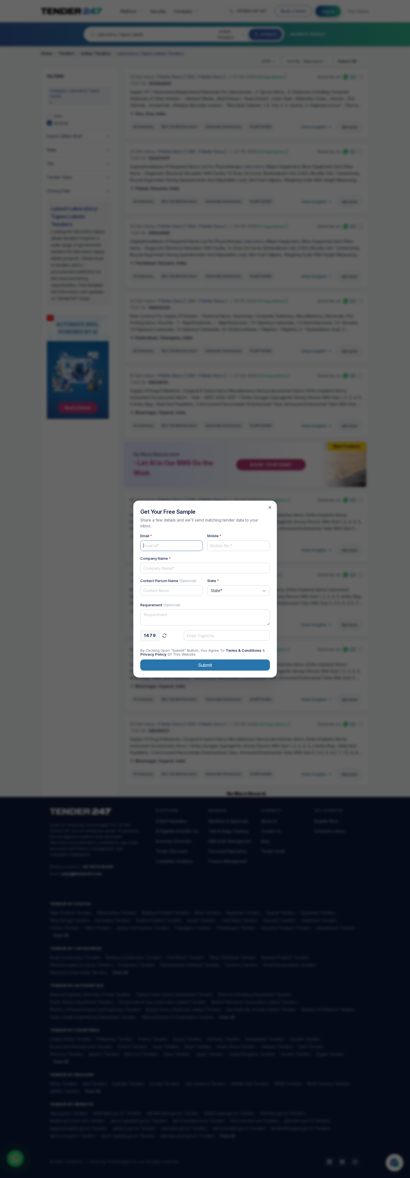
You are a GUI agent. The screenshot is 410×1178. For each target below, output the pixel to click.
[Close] (269, 507)
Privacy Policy (153, 654)
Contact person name (168, 580)
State (213, 580)
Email (146, 536)
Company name (155, 558)
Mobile (214, 536)
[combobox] (238, 590)
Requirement (160, 604)
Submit (205, 665)
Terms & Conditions (243, 650)
